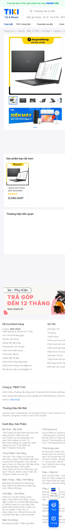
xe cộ (45, 17)
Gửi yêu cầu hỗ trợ (10, 339)
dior (13, 413)
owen (50, 413)
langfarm (16, 415)
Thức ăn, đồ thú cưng (16, 472)
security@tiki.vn (25, 369)
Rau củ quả (12, 459)
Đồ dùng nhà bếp (10, 523)
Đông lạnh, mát (21, 461)
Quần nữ (61, 433)
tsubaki (43, 415)
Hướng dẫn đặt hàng (11, 343)
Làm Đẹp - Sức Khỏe (13, 493)
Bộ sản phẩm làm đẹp (19, 513)
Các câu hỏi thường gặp (13, 335)
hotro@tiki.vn (26, 365)
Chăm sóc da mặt (10, 497)
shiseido (6, 415)
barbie (44, 413)
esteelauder (22, 413)
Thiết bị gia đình (27, 523)
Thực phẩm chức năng (17, 499)
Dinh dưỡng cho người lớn (18, 443)
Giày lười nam (48, 492)
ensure (58, 413)
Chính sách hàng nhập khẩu (14, 362)
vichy (31, 415)
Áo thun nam (47, 451)
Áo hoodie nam (55, 456)
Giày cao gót (48, 475)
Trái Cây (6, 456)
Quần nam (59, 451)
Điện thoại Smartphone (12, 483)
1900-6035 (15, 329)
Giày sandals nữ (57, 478)
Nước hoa (12, 512)
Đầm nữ (52, 433)
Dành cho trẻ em (15, 469)
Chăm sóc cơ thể (16, 502)
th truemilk (34, 413)
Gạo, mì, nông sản (17, 464)
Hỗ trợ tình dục (25, 512)
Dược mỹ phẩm (27, 514)
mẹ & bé (54, 17)
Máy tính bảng (14, 488)
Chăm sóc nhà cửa (19, 474)
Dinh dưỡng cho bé (16, 440)
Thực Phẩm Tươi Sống (14, 453)
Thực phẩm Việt (26, 459)
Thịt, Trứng (16, 456)
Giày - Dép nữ (49, 472)
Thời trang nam (50, 448)
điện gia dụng (34, 17)
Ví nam (45, 519)
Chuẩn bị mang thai (17, 448)
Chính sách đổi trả (10, 354)
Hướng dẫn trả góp (10, 358)
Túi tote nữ (59, 511)
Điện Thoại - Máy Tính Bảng (17, 479)
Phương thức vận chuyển (13, 346)
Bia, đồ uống (12, 467)
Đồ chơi (30, 433)
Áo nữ (44, 433)
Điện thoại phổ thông (16, 485)
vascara (6, 413)
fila (36, 415)
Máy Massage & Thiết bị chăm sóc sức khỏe (20, 503)
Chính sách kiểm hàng (12, 350)
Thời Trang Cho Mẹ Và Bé (14, 433)
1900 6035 (15, 399)
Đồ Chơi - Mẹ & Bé (12, 429)
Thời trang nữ (49, 429)
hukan (24, 415)
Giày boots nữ (52, 480)
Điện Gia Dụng (10, 520)
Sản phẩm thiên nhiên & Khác (18, 505)
